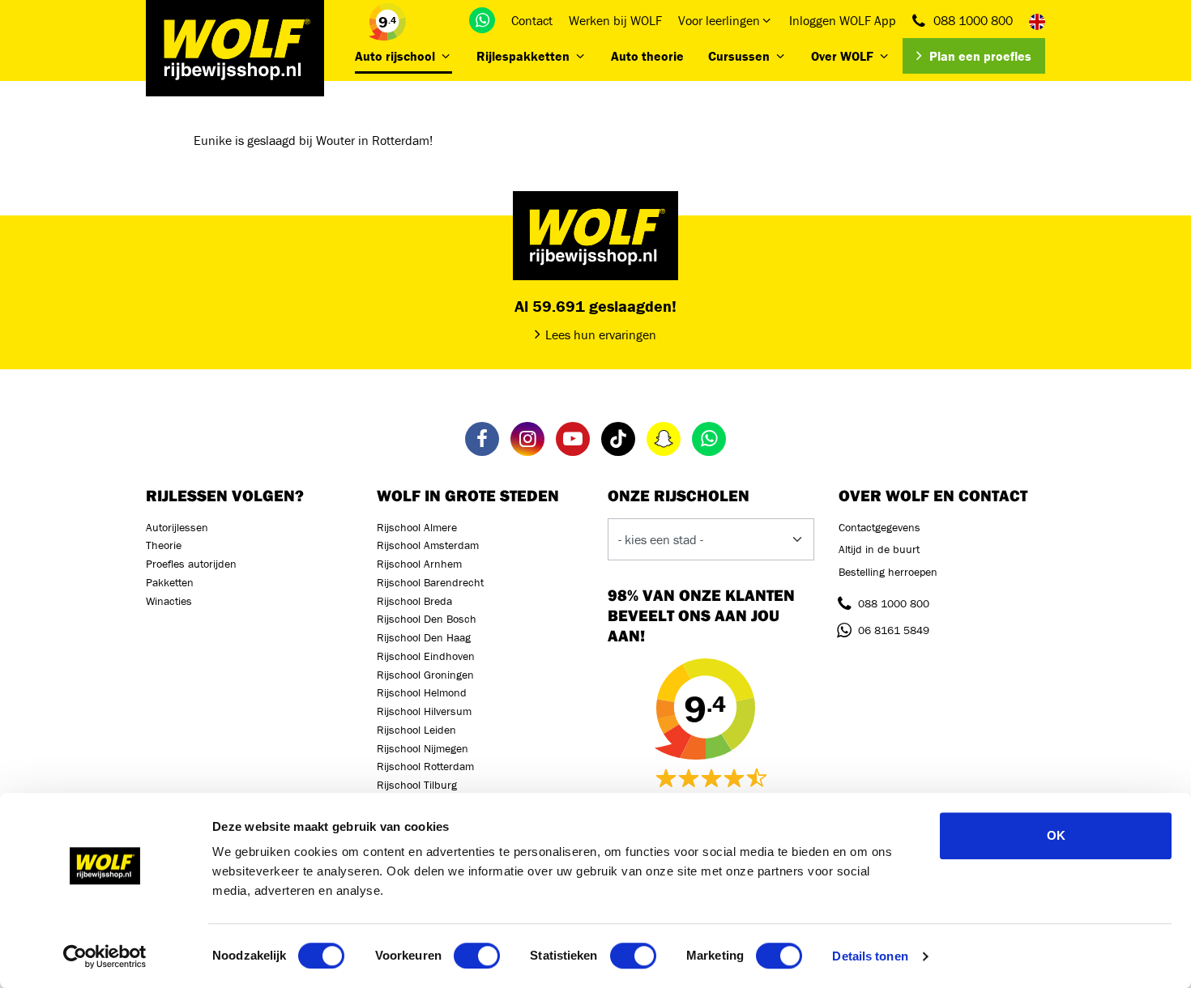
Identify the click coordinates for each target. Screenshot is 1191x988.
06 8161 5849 (893, 630)
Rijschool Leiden (416, 729)
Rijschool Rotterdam (425, 766)
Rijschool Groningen (425, 674)
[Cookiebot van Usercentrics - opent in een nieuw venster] (105, 956)
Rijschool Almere (417, 527)
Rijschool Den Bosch (426, 618)
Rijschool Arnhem (419, 563)
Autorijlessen (177, 527)
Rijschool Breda (414, 601)
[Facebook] (482, 439)
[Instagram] (527, 439)
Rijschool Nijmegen (422, 748)
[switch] (477, 956)
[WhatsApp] (482, 20)
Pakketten (170, 582)
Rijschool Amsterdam (428, 545)
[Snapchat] (664, 439)
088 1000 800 (973, 20)
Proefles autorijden (191, 563)
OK (1056, 835)
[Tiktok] (618, 439)
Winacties (169, 601)
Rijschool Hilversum (424, 711)
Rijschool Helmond (422, 692)
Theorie (163, 545)
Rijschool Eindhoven (426, 656)
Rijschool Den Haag (424, 637)
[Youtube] (573, 439)
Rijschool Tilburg (417, 784)
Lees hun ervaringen (600, 334)
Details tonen (869, 956)
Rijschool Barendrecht (430, 582)
